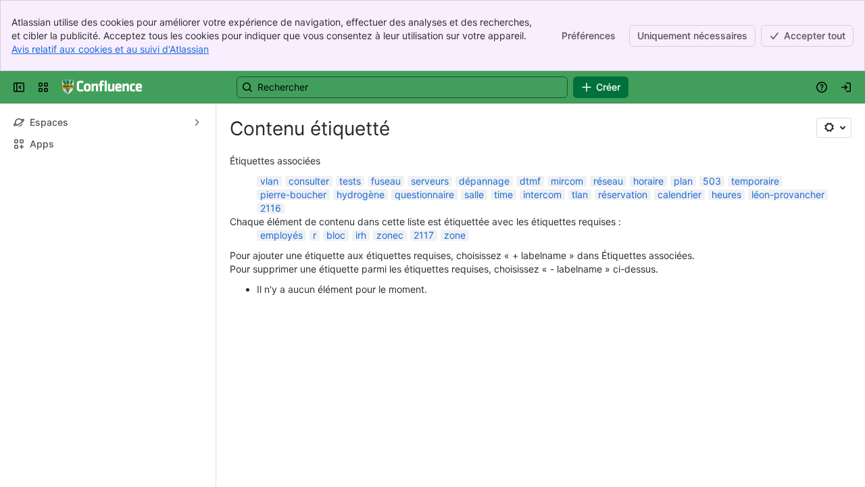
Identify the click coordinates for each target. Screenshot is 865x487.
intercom (542, 194)
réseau (608, 181)
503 (712, 181)
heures (726, 194)
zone (455, 235)
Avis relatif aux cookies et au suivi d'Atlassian (110, 49)
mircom (567, 181)
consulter (309, 181)
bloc (335, 235)
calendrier (679, 194)
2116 (270, 208)
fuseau (386, 181)
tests (350, 181)
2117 (424, 235)
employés (281, 235)
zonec (389, 235)
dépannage (484, 181)
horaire (648, 181)
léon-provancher (787, 194)
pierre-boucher (293, 194)
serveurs (430, 181)
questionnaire (424, 194)
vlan (269, 181)
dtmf (530, 181)
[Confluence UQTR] (102, 87)
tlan (580, 194)
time (503, 194)
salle (474, 194)
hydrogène (361, 194)
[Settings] (833, 128)
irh (360, 235)
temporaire (755, 181)
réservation (622, 194)
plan (683, 181)
